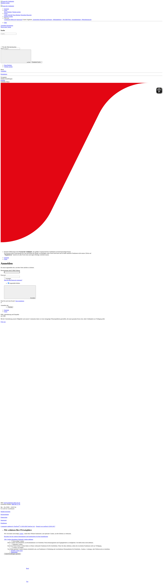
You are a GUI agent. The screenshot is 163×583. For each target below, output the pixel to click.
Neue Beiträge (8, 12)
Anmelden (3, 71)
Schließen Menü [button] (5, 82)
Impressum (19, 19)
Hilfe (5, 22)
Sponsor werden (8, 16)
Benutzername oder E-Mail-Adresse (10, 270)
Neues (5, 13)
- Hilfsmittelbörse (57, 19)
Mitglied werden (5, 3)
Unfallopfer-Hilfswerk (10, 19)
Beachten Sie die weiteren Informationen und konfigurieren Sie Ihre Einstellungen (26, 536)
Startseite (6, 9)
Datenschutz (14, 552)
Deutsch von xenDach (45, 526)
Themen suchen (16, 12)
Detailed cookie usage (17, 550)
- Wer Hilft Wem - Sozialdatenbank (71, 19)
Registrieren (4, 74)
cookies (21, 533)
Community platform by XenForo (18, 526)
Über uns (3, 322)
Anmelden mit (4, 305)
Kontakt (3, 80)
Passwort (3, 275)
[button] (6, 18)
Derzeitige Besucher (26, 15)
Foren (5, 10)
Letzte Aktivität (8, 15)
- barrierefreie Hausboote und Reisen (42, 19)
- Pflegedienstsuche (86, 19)
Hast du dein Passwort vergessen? (13, 280)
